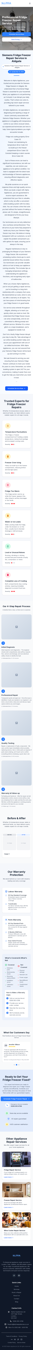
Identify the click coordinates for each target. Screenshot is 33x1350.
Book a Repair (16, 1292)
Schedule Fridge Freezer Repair (15, 1099)
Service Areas (21, 1342)
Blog (16, 1302)
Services (16, 1289)
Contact (16, 1299)
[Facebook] (14, 1275)
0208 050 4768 (15, 1000)
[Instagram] (19, 1275)
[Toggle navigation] (30, 3)
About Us (16, 1295)
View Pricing (15, 39)
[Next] (18, 1064)
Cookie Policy (12, 1342)
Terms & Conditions (11, 1336)
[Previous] (14, 1064)
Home (17, 1286)
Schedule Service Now (16, 34)
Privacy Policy (23, 1336)
